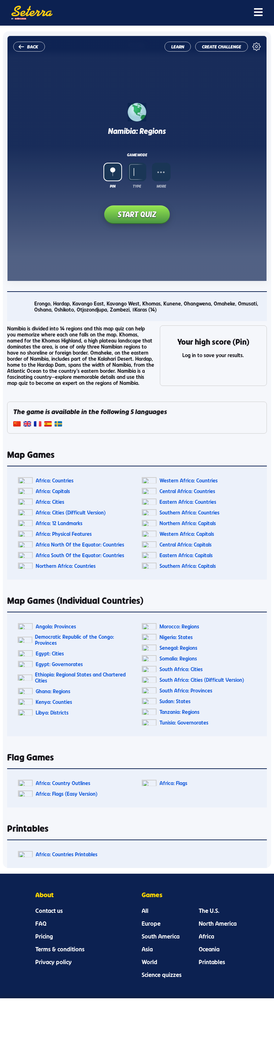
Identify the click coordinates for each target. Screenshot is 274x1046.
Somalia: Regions (178, 658)
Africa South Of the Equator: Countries (80, 555)
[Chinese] (17, 425)
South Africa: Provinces (185, 690)
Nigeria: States (176, 637)
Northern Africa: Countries (66, 566)
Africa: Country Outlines (63, 783)
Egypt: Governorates (59, 664)
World (149, 962)
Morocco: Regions (179, 626)
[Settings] (256, 46)
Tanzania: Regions (179, 712)
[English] (27, 425)
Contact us (49, 910)
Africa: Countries (54, 480)
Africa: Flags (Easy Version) (66, 794)
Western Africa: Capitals (186, 534)
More (161, 186)
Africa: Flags (173, 783)
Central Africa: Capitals (185, 545)
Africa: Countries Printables (66, 854)
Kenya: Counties (54, 702)
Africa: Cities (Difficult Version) (71, 512)
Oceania (209, 949)
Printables (212, 962)
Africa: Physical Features (64, 534)
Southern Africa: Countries (189, 512)
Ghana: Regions (53, 691)
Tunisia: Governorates (183, 723)
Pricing (44, 936)
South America (160, 936)
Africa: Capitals (53, 491)
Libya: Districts (52, 713)
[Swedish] (58, 425)
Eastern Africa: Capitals (186, 555)
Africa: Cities (50, 502)
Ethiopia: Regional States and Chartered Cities (80, 677)
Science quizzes (162, 974)
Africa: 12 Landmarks (59, 523)
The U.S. (209, 910)
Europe (151, 923)
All (145, 910)
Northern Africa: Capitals (187, 523)
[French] (37, 425)
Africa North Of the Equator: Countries (80, 545)
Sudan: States (175, 701)
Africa (206, 936)
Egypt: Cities (50, 653)
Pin (113, 186)
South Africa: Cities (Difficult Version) (201, 680)
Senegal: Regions (178, 648)
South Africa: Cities (181, 669)
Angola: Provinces (56, 626)
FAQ (40, 923)
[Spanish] (48, 425)
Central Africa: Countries (187, 491)
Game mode (137, 155)
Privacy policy (53, 962)
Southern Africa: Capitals (187, 566)
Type (137, 186)
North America (218, 923)
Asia (147, 949)
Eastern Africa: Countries (187, 502)
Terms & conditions (60, 949)
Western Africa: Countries (188, 480)
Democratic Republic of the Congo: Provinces (74, 640)
